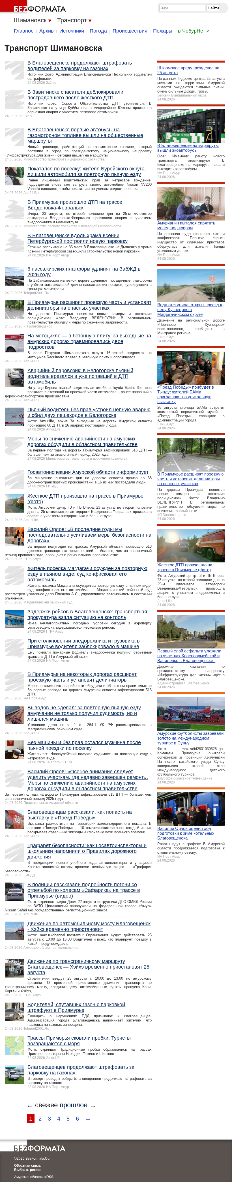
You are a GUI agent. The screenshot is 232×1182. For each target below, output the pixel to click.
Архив (46, 31)
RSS (49, 1177)
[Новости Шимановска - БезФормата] (34, 7)
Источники (71, 31)
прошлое (73, 1105)
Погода (98, 31)
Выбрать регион (27, 1170)
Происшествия (130, 31)
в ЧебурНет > (194, 31)
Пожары (162, 31)
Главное (24, 31)
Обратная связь (27, 1166)
